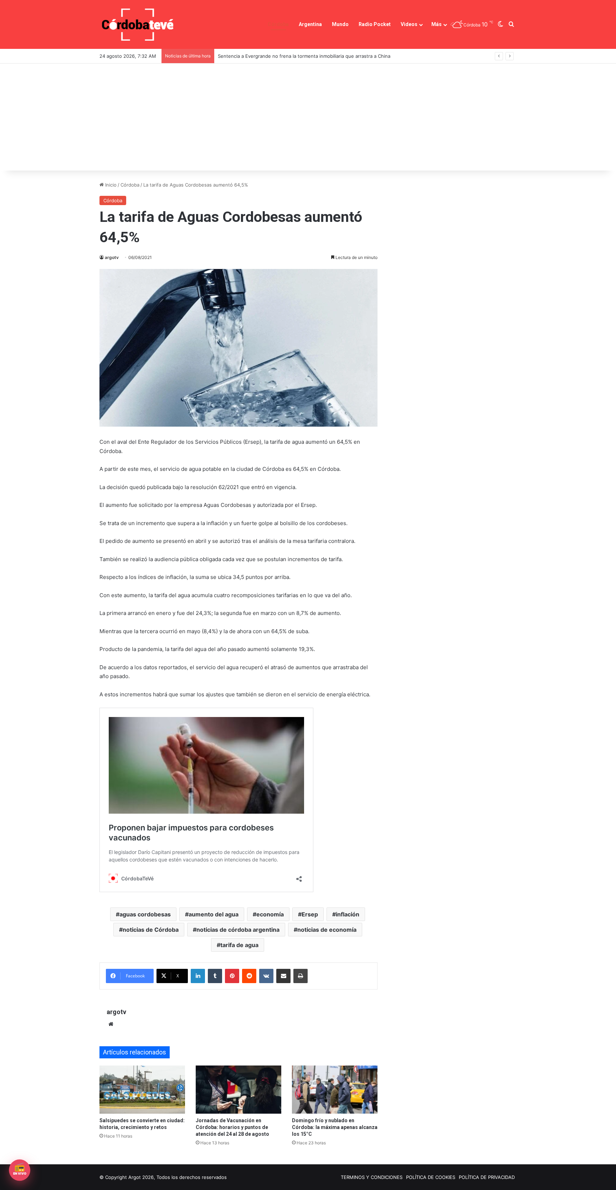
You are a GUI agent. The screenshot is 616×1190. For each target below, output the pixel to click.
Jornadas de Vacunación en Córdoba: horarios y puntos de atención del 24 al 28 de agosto (232, 1127)
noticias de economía (326, 929)
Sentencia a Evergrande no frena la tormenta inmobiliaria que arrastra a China (304, 56)
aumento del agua (213, 914)
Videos (409, 24)
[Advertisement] (308, 117)
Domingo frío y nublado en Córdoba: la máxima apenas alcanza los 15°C (335, 1127)
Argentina (310, 24)
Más (436, 24)
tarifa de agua (239, 945)
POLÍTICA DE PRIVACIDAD (487, 1177)
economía (270, 914)
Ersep (310, 914)
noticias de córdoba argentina (237, 929)
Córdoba (278, 24)
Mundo (340, 24)
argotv (112, 257)
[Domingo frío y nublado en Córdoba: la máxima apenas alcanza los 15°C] (335, 1090)
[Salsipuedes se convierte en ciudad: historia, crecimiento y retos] (142, 1090)
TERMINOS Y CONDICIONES (371, 1177)
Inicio (110, 185)
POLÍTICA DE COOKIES (430, 1177)
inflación (347, 914)
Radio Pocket (375, 24)
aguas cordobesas (145, 914)
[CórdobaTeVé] (137, 24)
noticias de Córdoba (151, 929)
